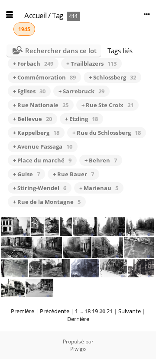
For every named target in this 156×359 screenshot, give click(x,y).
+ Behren (100, 160)
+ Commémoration (44, 77)
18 (87, 311)
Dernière (78, 319)
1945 (24, 29)
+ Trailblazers (91, 63)
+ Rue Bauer (73, 174)
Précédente (54, 311)
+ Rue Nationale (40, 105)
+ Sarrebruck (81, 91)
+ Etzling (81, 119)
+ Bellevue (32, 119)
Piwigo (78, 349)
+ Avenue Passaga (42, 146)
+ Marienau (98, 188)
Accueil (35, 15)
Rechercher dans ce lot (61, 50)
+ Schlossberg (112, 77)
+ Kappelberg (36, 133)
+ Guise (26, 174)
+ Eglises (29, 91)
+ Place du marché (42, 160)
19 (95, 311)
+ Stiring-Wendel (39, 188)
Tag (57, 15)
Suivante (129, 311)
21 (110, 311)
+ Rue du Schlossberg (106, 133)
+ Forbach (33, 63)
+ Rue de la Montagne (47, 202)
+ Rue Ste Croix (107, 105)
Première (22, 311)
